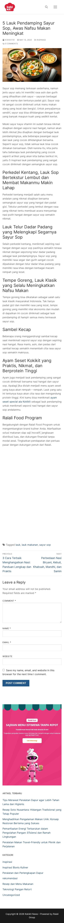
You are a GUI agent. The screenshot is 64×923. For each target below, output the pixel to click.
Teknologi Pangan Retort (17, 889)
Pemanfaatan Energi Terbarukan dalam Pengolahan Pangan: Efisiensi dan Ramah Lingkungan (26, 832)
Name (6, 628)
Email (6, 642)
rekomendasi (10, 878)
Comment (9, 600)
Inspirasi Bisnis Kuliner (15, 867)
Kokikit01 (10, 40)
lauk (18, 544)
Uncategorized (11, 894)
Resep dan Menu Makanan (17, 883)
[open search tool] (46, 7)
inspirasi (41, 40)
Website (7, 656)
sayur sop (45, 544)
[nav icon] (55, 7)
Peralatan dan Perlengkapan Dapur (22, 872)
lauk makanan (30, 544)
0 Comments (11, 44)
